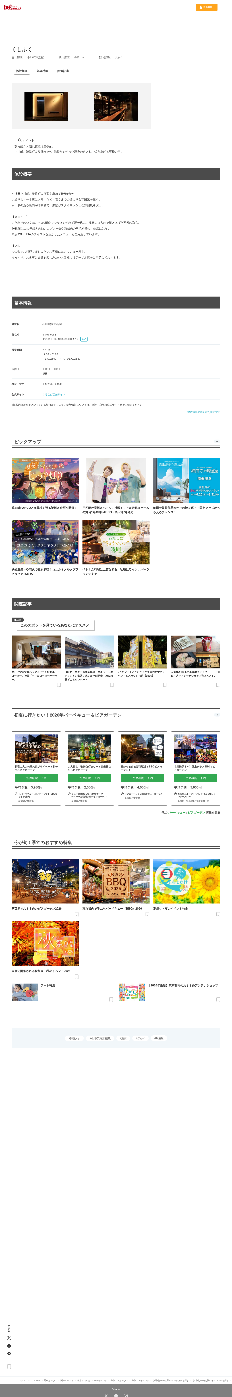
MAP (84, 339)
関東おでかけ (50, 1380)
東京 (124, 1038)
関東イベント (67, 1380)
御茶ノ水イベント (140, 1380)
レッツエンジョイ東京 (29, 1380)
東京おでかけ (83, 1380)
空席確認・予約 (36, 778)
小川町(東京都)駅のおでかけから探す (171, 1380)
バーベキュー (177, 812)
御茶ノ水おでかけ (119, 1380)
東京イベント (100, 1380)
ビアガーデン (196, 812)
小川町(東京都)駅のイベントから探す (210, 1380)
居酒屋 (159, 1038)
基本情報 (23, 302)
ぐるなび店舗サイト (53, 394)
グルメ (141, 1038)
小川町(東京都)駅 (101, 1038)
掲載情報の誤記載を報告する (203, 412)
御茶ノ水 (75, 1038)
